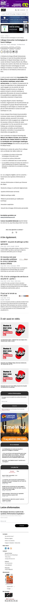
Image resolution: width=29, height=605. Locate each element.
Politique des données (6, 410)
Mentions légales (9, 538)
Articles (7, 35)
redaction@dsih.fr (9, 569)
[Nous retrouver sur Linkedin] (5, 548)
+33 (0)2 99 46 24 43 (10, 558)
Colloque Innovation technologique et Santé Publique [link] (12, 37)
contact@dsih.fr (8, 565)
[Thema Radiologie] (14, 600)
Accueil (2, 35)
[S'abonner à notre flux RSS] (11, 548)
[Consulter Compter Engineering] (14, 3)
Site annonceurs (8, 563)
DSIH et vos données (10, 540)
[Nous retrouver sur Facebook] (8, 548)
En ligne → (9, 588)
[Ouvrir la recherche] (16, 10)
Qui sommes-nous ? (9, 536)
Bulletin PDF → (11, 586)
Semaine (12, 471)
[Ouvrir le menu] (26, 10)
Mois (18, 471)
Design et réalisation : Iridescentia (12, 543)
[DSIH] (14, 595)
